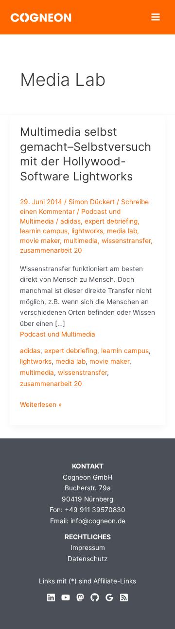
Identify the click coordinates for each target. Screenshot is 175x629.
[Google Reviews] (109, 597)
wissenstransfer (126, 240)
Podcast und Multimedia (57, 334)
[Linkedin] (51, 597)
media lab (122, 231)
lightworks (87, 231)
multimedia (81, 240)
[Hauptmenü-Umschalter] (156, 17)
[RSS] (124, 597)
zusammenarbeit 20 (51, 250)
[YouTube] (65, 597)
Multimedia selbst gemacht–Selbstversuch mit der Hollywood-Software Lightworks (85, 154)
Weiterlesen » (41, 405)
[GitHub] (94, 597)
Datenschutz (87, 559)
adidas (70, 221)
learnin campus (44, 231)
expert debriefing (111, 221)
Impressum (87, 547)
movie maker (40, 240)
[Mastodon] (80, 597)
